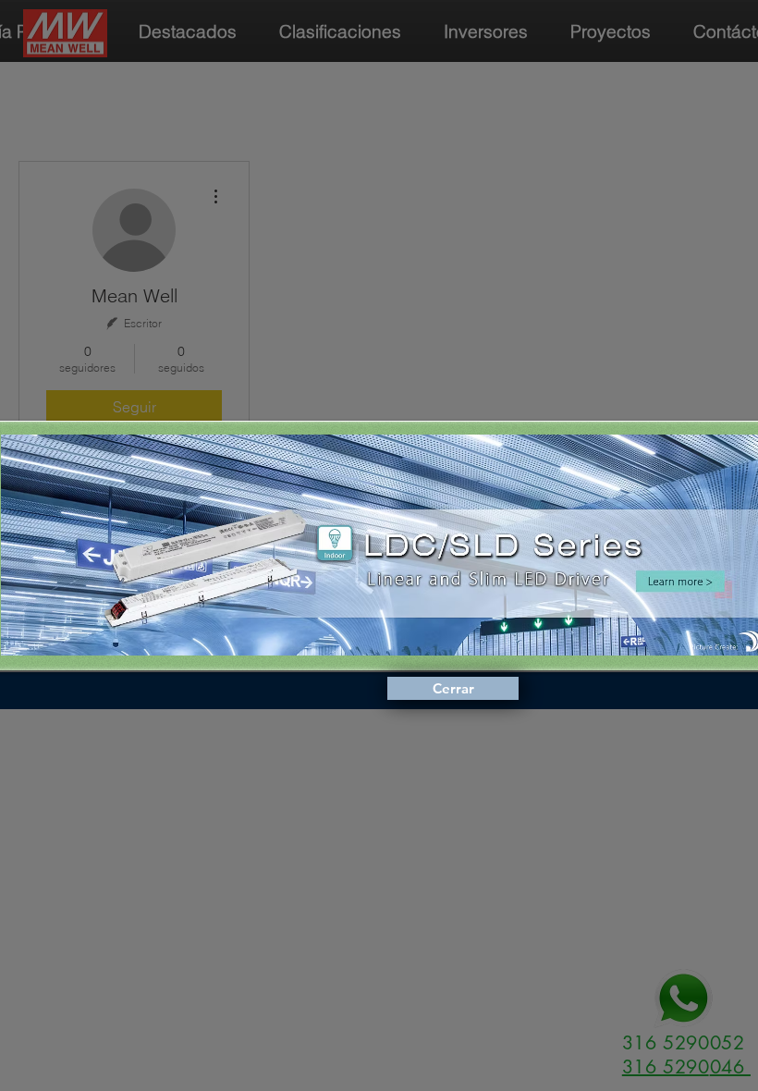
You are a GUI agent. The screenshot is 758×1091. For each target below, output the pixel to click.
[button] (453, 688)
